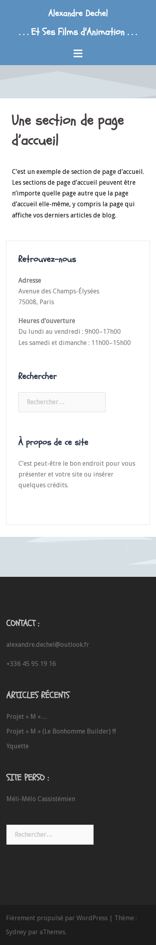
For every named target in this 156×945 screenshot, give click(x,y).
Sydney (16, 932)
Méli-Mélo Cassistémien (40, 799)
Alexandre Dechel (78, 13)
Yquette (17, 746)
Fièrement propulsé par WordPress (57, 918)
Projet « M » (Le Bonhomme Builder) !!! (61, 731)
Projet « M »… (26, 716)
